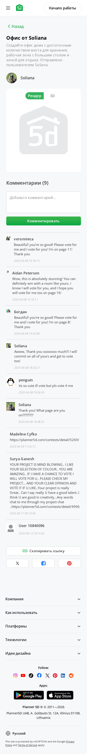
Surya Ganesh (22, 458)
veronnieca (23, 239)
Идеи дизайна (18, 653)
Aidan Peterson (25, 273)
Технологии (15, 639)
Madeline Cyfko (23, 434)
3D (52, 95)
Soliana (27, 77)
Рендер (34, 95)
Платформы (16, 626)
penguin (26, 380)
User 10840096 (32, 525)
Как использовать (21, 612)
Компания (14, 599)
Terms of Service (27, 745)
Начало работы (62, 8)
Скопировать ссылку (46, 551)
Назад (18, 26)
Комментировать (43, 221)
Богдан (20, 311)
